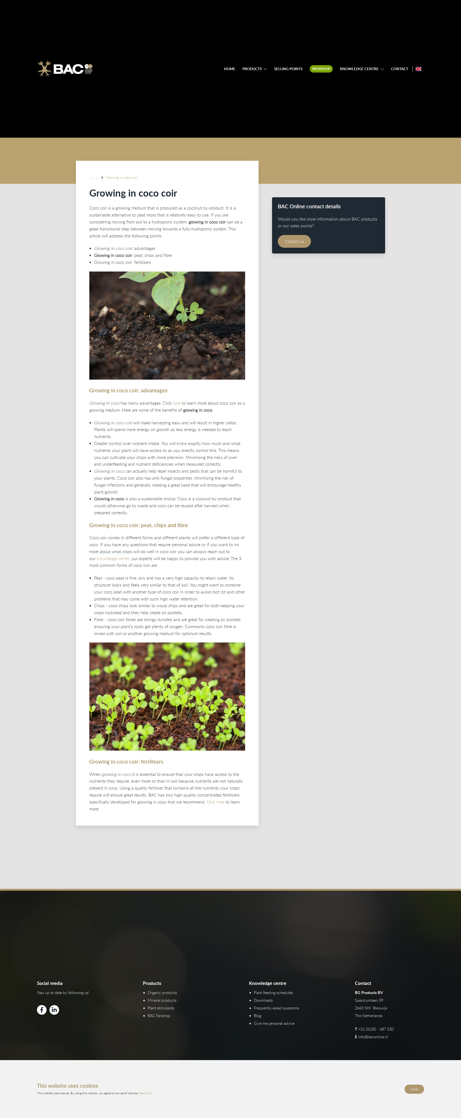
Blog (257, 1015)
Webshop (321, 68)
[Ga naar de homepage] (65, 69)
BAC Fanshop (159, 1015)
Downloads (263, 1000)
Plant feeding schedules (273, 992)
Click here (216, 802)
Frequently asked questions (276, 1008)
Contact (399, 68)
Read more (145, 1093)
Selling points (288, 68)
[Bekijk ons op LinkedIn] (54, 1010)
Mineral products (162, 1000)
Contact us (294, 241)
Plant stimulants (161, 1008)
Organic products (162, 992)
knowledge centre (113, 558)
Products (252, 68)
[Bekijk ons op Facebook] (42, 1010)
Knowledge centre (359, 68)
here (177, 403)
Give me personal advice (274, 1023)
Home (229, 68)
